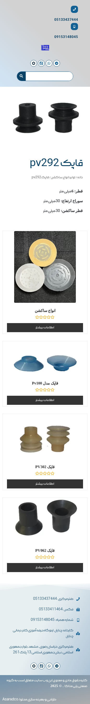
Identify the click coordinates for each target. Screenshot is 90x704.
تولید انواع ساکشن (63, 177)
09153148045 (66, 37)
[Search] (21, 76)
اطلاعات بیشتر (45, 327)
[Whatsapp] (49, 666)
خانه (80, 177)
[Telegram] (57, 666)
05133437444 (66, 19)
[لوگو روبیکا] (33, 666)
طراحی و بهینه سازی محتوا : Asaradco (29, 699)
